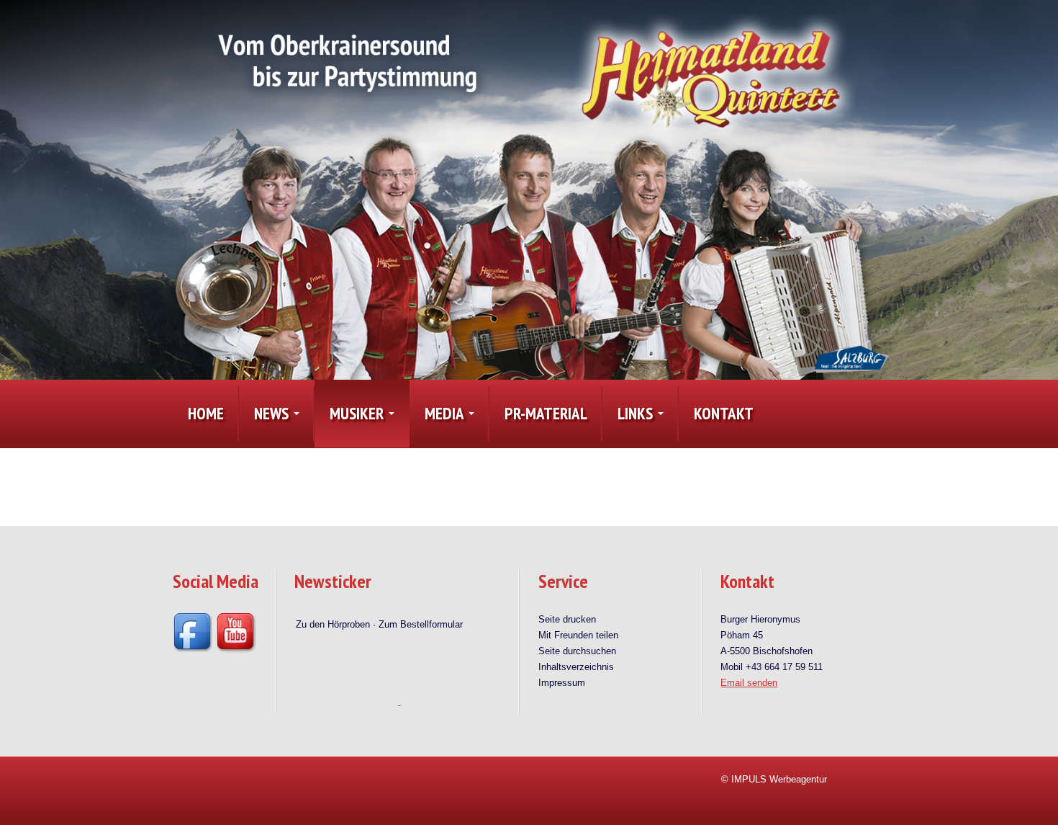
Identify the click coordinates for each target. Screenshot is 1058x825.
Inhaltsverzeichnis (576, 666)
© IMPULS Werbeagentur (774, 779)
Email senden (748, 682)
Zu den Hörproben (333, 613)
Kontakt (724, 413)
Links (637, 413)
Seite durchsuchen (577, 651)
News (273, 413)
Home (206, 413)
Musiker (358, 413)
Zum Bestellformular (421, 613)
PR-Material (546, 413)
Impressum (561, 682)
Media (446, 413)
